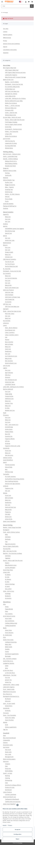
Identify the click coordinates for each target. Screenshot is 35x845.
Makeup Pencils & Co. (11, 161)
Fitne (4, 637)
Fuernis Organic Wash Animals (13, 124)
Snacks (7, 651)
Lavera (5, 325)
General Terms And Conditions (11, 43)
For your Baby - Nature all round (12, 117)
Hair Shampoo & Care (11, 379)
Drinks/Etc (8, 710)
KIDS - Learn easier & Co (11, 424)
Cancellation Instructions (10, 49)
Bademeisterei (7, 242)
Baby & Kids (8, 285)
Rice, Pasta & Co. (7, 694)
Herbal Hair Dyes (9, 382)
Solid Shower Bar (9, 299)
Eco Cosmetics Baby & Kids (12, 86)
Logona (5, 368)
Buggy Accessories (10, 184)
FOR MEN (7, 514)
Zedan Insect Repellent (9, 521)
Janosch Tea (8, 680)
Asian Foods (8, 618)
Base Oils (7, 434)
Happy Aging (8, 394)
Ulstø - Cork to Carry (8, 591)
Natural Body (8, 467)
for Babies (8, 574)
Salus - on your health (9, 703)
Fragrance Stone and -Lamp (12, 446)
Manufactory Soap (10, 231)
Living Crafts (8, 134)
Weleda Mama (9, 148)
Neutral (7, 339)
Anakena (5, 224)
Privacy (10, 825)
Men (6, 469)
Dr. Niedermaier (7, 635)
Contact (5, 31)
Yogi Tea (5, 729)
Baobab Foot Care (10, 410)
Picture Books (8, 199)
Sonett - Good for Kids (11, 112)
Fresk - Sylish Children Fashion (11, 532)
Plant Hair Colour (9, 313)
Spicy (6, 668)
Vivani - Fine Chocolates (9, 715)
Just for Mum (6, 138)
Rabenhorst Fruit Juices (9, 691)
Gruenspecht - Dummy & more (13, 129)
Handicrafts (8, 175)
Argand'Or (6, 214)
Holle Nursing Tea (10, 141)
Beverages (8, 656)
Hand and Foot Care (10, 507)
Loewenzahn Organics (11, 75)
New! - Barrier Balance (11, 327)
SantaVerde (6, 448)
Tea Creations (9, 613)
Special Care (8, 233)
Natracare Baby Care (10, 108)
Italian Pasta (8, 630)
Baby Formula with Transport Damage (15, 77)
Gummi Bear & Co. (8, 661)
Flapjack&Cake (9, 609)
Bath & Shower (9, 344)
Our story (5, 28)
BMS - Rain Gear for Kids (10, 551)
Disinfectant (8, 790)
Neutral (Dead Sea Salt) (11, 266)
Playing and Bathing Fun (9, 206)
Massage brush (9, 756)
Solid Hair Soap (9, 292)
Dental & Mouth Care (11, 363)
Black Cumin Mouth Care (12, 287)
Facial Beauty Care (10, 330)
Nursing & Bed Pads (10, 145)
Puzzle (7, 201)
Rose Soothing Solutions (11, 481)
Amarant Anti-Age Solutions (12, 483)
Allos (4, 604)
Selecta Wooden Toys (9, 180)
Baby (6, 534)
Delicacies (7, 701)
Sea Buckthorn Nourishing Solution (14, 479)
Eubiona (5, 742)
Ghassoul (7, 377)
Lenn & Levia (6, 365)
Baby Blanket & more (10, 565)
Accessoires (8, 598)
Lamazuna (6, 323)
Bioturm (5, 245)
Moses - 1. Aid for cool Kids (12, 105)
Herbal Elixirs (8, 706)
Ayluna (5, 235)
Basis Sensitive (9, 342)
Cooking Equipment (10, 625)
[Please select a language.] (21, 2)
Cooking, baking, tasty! (11, 623)
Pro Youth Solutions (10, 476)
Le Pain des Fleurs (8, 670)
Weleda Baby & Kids (10, 115)
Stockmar (5, 208)
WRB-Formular (7, 37)
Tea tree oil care (9, 261)
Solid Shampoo (9, 294)
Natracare (6, 761)
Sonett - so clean (7, 773)
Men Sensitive (9, 361)
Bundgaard (6, 530)
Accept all (17, 829)
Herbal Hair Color (9, 240)
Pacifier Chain (9, 182)
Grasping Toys (9, 189)
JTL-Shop (20, 843)
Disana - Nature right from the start (14, 119)
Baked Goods (8, 647)
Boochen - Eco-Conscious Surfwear (12, 553)
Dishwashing (8, 780)
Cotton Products (7, 792)
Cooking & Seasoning (10, 642)
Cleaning (7, 778)
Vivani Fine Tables (10, 717)
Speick (5, 462)
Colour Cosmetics (9, 332)
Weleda (5, 493)
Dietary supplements (10, 727)
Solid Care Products (8, 290)
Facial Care (8, 450)
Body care (7, 453)
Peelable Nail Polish (10, 166)
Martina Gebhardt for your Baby (14, 101)
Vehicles (7, 196)
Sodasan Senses (7, 457)
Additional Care (9, 398)
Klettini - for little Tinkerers (12, 194)
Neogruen (6, 168)
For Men (7, 408)
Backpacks (8, 596)
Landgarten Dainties (8, 663)
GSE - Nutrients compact (9, 658)
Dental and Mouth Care (9, 797)
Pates (6, 611)
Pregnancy (8, 512)
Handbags (8, 593)
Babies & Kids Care (8, 79)
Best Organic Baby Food (9, 67)
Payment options (7, 34)
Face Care (7, 219)
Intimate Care (8, 257)
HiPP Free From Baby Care (12, 91)
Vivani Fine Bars (9, 720)
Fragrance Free (9, 488)
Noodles (7, 649)
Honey (6, 606)
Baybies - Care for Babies (12, 82)
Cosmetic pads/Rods (10, 794)
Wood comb (8, 752)
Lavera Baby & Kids (10, 96)
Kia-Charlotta (6, 320)
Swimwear (8, 537)
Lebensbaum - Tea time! (9, 675)
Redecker (5, 177)
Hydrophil (5, 309)
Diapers (7, 563)
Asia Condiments (9, 621)
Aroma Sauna (8, 429)
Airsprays (7, 443)
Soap (6, 782)
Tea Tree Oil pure (10, 264)
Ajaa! (4, 735)
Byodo (4, 628)
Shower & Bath (9, 252)
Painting (7, 173)
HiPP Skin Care (7, 304)
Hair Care (7, 221)
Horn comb (8, 754)
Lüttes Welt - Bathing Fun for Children (15, 98)
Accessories (8, 302)
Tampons (7, 764)
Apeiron (5, 226)
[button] (25, 1)
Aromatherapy (9, 427)
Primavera (6, 415)
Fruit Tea (7, 677)
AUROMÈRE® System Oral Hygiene (14, 228)
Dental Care (8, 516)
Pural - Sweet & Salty (8, 689)
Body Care (8, 216)
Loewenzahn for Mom (11, 143)
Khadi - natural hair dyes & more (12, 311)
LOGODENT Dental (10, 384)
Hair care (7, 490)
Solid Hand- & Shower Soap (12, 297)
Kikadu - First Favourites (11, 131)
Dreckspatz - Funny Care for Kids (14, 84)
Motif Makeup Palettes (11, 163)
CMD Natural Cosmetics (9, 259)
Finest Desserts (9, 632)
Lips (6, 337)
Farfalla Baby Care (10, 89)
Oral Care (7, 422)
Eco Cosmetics (7, 273)
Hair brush (8, 749)
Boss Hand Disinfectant (9, 738)
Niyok (4, 413)
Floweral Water (9, 431)
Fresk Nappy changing (11, 122)
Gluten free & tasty (8, 639)
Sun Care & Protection (11, 278)
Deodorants (8, 351)
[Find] (32, 6)
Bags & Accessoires (10, 544)
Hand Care (8, 349)
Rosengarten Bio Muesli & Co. (11, 696)
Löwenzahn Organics (8, 687)
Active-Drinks (8, 519)
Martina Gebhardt (8, 389)
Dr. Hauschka (6, 268)
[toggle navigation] (2, 1)
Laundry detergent (10, 567)
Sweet (6, 665)
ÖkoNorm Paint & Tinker (9, 170)
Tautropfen (6, 474)
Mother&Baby (9, 771)
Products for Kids (9, 787)
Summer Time (9, 403)
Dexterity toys (8, 192)
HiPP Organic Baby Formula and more (15, 72)
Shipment (5, 52)
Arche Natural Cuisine (9, 616)
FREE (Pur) (7, 375)
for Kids (7, 577)
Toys (6, 541)
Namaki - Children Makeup (10, 159)
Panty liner (8, 768)
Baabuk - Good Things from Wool (12, 527)
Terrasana (6, 713)
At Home (7, 586)
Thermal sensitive (10, 464)
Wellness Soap (9, 472)
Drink (6, 724)
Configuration (17, 834)
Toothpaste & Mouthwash (12, 799)
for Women (8, 579)
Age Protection (9, 372)
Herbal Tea (8, 682)
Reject (17, 839)
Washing (7, 775)
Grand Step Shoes (8, 570)
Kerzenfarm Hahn (8, 745)
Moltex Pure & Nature (11, 103)
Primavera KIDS (9, 110)
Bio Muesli (8, 698)
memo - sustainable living (10, 156)
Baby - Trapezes (9, 187)
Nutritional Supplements (12, 654)
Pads (6, 766)
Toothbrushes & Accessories (12, 801)
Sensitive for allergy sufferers (13, 785)
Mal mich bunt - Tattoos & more (11, 154)
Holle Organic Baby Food (11, 70)
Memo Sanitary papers (9, 759)
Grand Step (8, 127)
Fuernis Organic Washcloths (10, 546)
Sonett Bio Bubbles (8, 203)
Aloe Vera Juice (9, 455)
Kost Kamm (6, 747)
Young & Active (9, 396)
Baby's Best (8, 644)
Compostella (6, 740)
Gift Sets (7, 441)
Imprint (4, 825)
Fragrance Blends (10, 438)
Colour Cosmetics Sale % (11, 335)
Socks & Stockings (10, 584)
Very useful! (8, 589)
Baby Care (8, 405)
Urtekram (5, 486)
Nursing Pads (6, 548)
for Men (7, 581)
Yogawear (7, 558)
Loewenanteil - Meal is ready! (11, 684)
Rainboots (7, 539)
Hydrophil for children (11, 93)
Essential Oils (8, 436)
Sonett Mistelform (8, 460)
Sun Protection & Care (11, 356)
